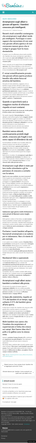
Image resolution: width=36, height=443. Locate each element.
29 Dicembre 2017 (7, 30)
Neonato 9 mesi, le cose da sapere (12, 384)
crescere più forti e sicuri (16, 354)
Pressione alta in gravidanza (10, 387)
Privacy (3, 438)
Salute (5, 19)
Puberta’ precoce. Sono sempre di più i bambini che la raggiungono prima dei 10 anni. (18, 365)
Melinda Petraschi (17, 30)
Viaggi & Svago (11, 19)
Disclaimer (4, 436)
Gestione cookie (31, 441)
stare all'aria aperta (7, 356)
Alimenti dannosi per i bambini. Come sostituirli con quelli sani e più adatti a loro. (17, 372)
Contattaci (27, 424)
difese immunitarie (27, 354)
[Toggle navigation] (3, 12)
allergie (7, 354)
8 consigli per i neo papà (9, 402)
